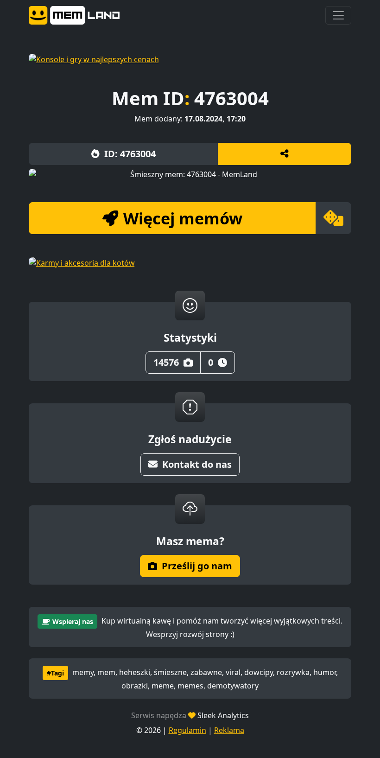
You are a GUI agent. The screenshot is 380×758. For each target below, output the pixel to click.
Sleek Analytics (223, 715)
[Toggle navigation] (338, 15)
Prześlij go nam (197, 566)
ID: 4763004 (130, 153)
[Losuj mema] (333, 218)
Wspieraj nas (72, 621)
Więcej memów (182, 218)
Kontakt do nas (197, 464)
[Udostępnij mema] (284, 154)
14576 (166, 362)
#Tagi (55, 673)
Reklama (229, 730)
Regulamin (187, 730)
